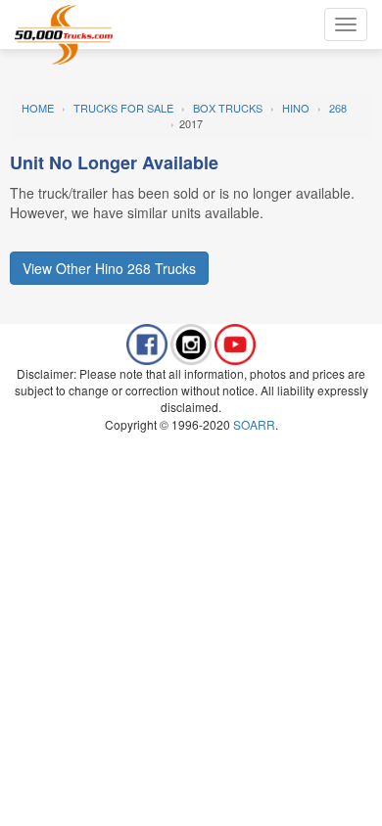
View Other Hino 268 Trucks (109, 268)
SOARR (254, 424)
